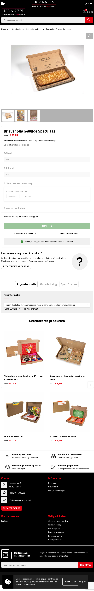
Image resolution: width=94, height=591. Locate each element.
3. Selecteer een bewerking (18, 183)
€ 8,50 (56, 383)
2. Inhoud (9, 168)
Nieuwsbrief (53, 486)
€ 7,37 (10, 383)
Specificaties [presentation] (69, 284)
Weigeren (82, 581)
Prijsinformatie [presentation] (26, 284)
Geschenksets (18, 29)
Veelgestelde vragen (56, 490)
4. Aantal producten (14, 208)
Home (3, 29)
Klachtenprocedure (56, 528)
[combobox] (43, 20)
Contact (4, 520)
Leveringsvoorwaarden (57, 532)
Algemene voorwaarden (58, 520)
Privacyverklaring (55, 535)
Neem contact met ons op (16, 266)
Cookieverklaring (54, 524)
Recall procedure (55, 539)
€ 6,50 (56, 440)
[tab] (26, 284)
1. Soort (8, 153)
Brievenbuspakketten (35, 29)
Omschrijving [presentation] (48, 284)
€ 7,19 (10, 440)
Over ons (52, 482)
